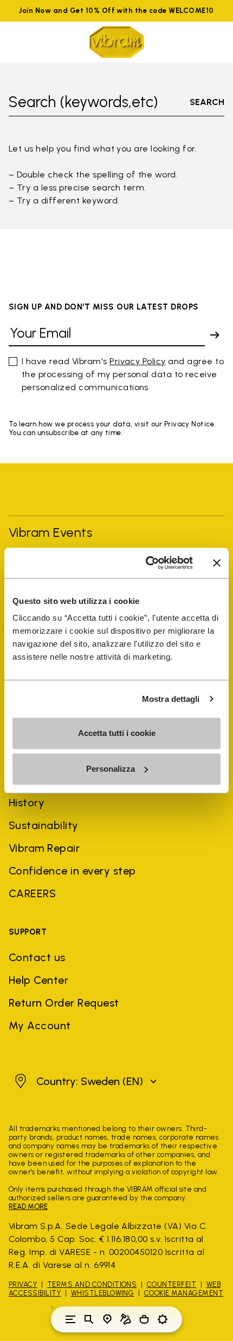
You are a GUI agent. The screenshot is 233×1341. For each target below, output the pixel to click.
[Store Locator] (107, 1319)
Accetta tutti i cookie (117, 733)
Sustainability (44, 825)
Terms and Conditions (92, 1284)
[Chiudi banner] (217, 563)
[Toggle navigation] (70, 1319)
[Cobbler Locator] (125, 1319)
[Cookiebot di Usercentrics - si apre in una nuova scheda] (146, 563)
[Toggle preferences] (162, 1319)
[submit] (214, 335)
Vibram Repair (44, 848)
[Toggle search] (88, 1319)
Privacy (23, 1284)
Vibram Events (50, 532)
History (26, 802)
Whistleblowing (102, 1293)
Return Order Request (64, 1002)
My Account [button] (40, 1025)
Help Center (38, 980)
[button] (84, 1081)
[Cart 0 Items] (144, 1319)
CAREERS (32, 893)
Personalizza (110, 768)
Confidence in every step (72, 870)
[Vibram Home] (116, 42)
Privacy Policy (137, 361)
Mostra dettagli (171, 699)
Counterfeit (171, 1284)
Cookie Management (183, 1293)
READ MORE (28, 1206)
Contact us (37, 957)
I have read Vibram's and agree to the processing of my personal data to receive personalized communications (123, 374)
